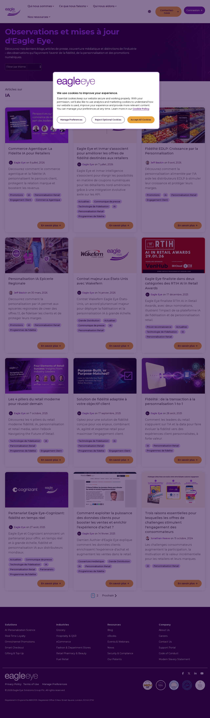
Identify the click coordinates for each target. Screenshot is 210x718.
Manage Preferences (71, 119)
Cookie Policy (141, 108)
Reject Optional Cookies (108, 119)
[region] (106, 100)
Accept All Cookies (141, 119)
